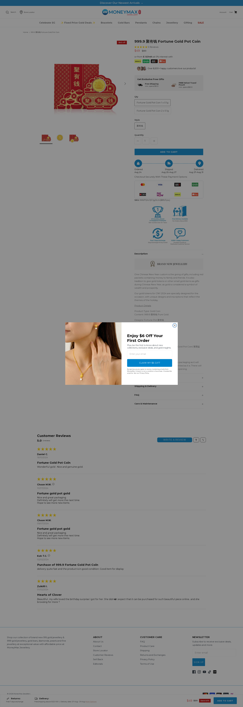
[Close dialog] (175, 325)
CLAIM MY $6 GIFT (149, 363)
